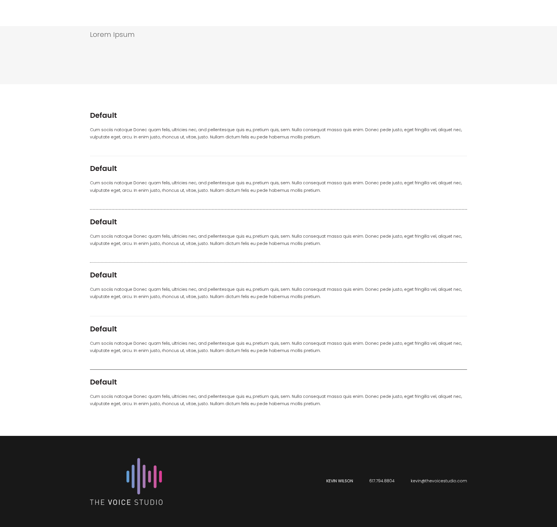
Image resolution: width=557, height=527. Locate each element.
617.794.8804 (382, 481)
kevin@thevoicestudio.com (439, 481)
